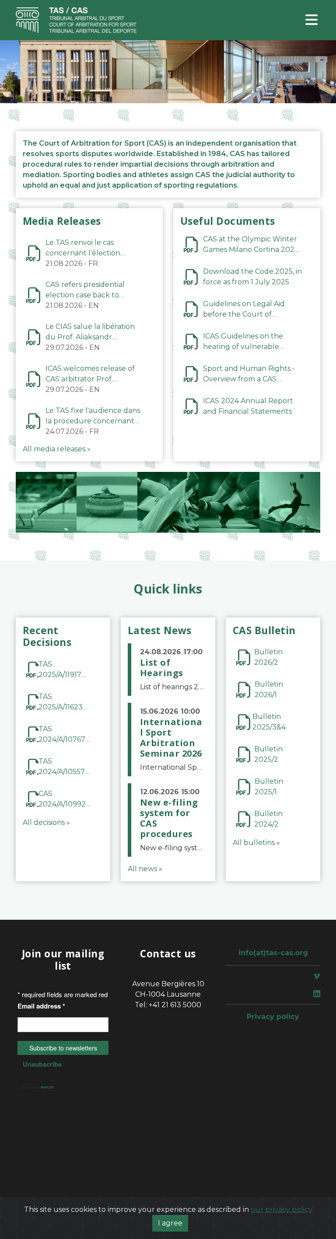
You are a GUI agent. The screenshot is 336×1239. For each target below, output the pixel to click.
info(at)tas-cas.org (273, 953)
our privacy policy (281, 1209)
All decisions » (46, 822)
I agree (170, 1223)
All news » (145, 869)
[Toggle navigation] (311, 20)
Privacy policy (273, 1016)
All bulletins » (256, 842)
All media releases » (57, 449)
